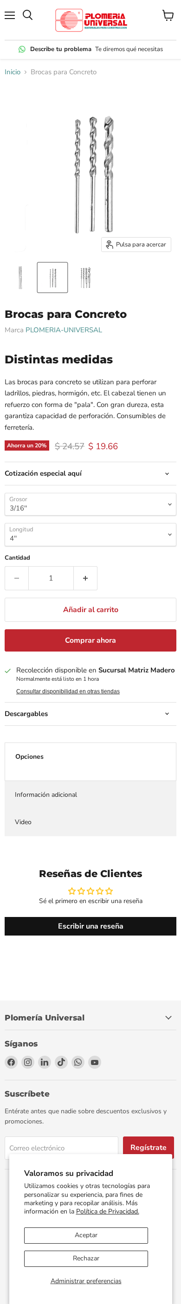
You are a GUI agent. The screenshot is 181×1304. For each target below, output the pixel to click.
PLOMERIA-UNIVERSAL (64, 330)
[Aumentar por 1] (85, 578)
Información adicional (46, 794)
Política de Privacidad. (107, 1211)
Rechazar (86, 1258)
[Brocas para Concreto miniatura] (20, 277)
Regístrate (148, 1148)
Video (23, 822)
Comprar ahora (90, 640)
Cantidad (17, 558)
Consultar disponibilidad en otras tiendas (68, 691)
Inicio (12, 72)
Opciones (29, 756)
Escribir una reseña (90, 926)
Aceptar (86, 1235)
